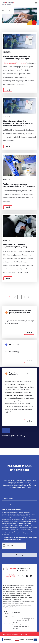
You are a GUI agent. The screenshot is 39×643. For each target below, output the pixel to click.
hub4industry (20, 576)
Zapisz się (19, 555)
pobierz (29, 332)
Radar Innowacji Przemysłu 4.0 (15, 63)
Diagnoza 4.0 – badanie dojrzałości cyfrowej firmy (15, 245)
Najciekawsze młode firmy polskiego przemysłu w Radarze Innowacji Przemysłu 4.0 (18, 123)
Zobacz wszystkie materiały (13, 436)
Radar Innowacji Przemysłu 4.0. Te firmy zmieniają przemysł (18, 57)
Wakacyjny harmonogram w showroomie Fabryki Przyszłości (19, 185)
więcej (8, 90)
